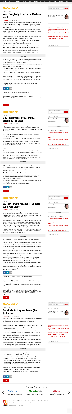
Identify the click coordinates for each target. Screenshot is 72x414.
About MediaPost (12, 400)
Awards (29, 1)
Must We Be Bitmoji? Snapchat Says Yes (57, 41)
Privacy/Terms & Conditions (43, 400)
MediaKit (18, 400)
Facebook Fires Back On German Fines (57, 38)
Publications (18, 1)
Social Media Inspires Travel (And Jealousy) (58, 36)
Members (35, 1)
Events (24, 1)
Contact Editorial (24, 400)
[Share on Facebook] (4, 88)
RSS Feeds (31, 400)
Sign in (49, 1)
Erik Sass (6, 20)
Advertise (61, 1)
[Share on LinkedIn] (7, 88)
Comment (6, 105)
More (41, 1)
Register (55, 1)
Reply (4, 102)
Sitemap (35, 400)
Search (44, 1)
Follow (66, 1)
